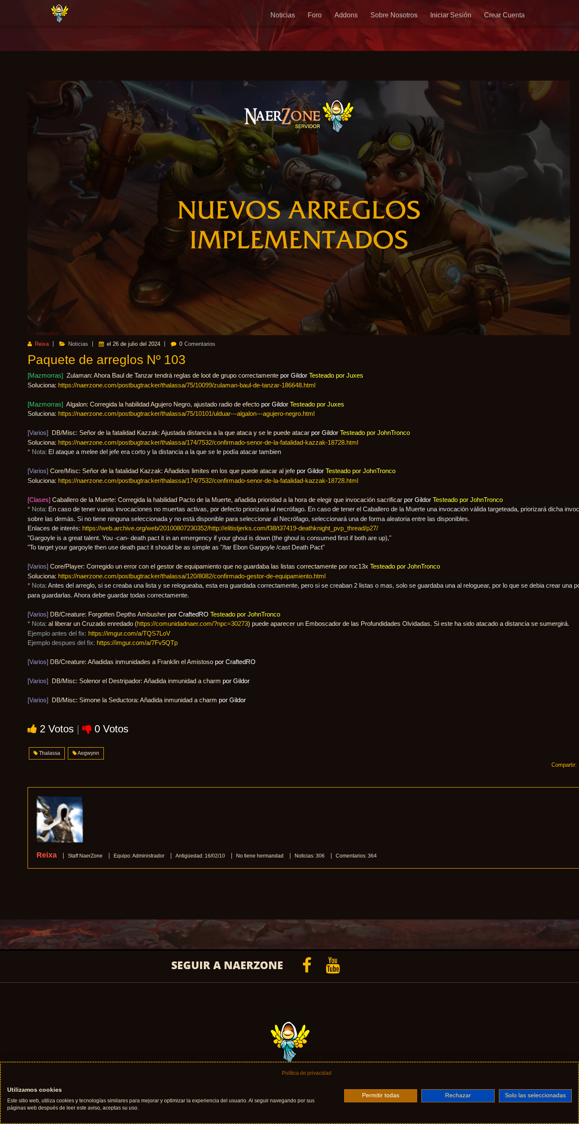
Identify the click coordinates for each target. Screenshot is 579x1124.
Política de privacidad (306, 1073)
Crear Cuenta (504, 15)
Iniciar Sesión (450, 15)
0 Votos (111, 728)
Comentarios (199, 344)
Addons (346, 15)
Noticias (282, 15)
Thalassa (49, 753)
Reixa (41, 344)
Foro (315, 15)
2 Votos (58, 728)
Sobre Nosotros (394, 15)
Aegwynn (88, 753)
